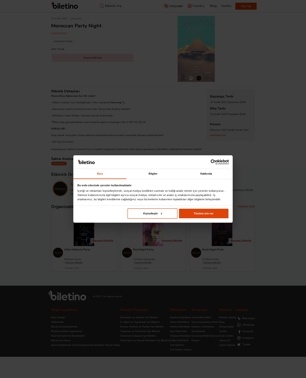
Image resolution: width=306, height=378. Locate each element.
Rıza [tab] (100, 173)
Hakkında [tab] (206, 173)
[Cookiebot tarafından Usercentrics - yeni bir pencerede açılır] (213, 162)
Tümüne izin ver (204, 213)
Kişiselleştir (150, 213)
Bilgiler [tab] (153, 173)
